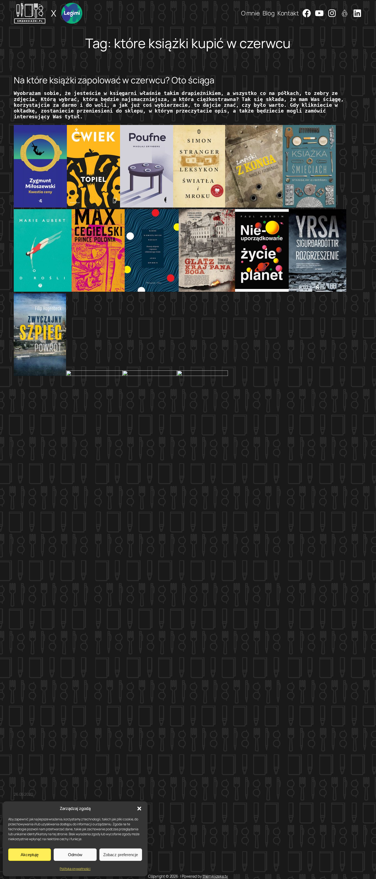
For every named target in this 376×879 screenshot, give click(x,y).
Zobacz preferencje (120, 854)
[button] (139, 808)
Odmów (75, 854)
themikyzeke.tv (215, 876)
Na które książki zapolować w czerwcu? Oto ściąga (114, 80)
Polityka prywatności (75, 868)
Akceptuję (30, 854)
